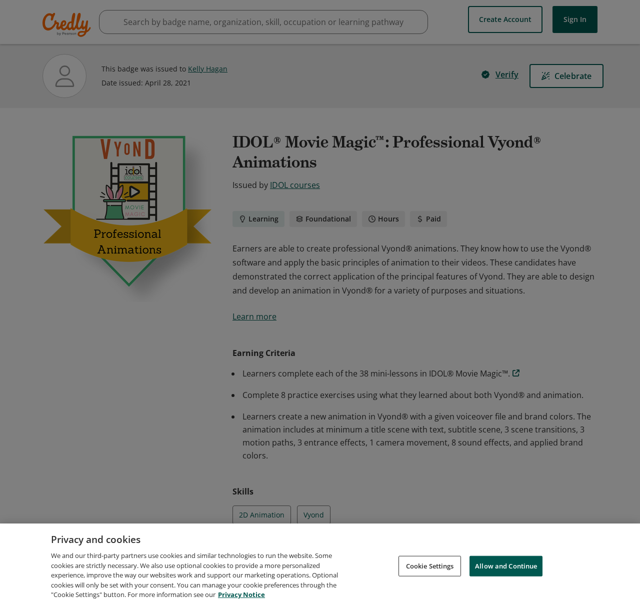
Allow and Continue (506, 565)
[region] (320, 564)
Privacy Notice (241, 594)
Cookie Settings (430, 565)
